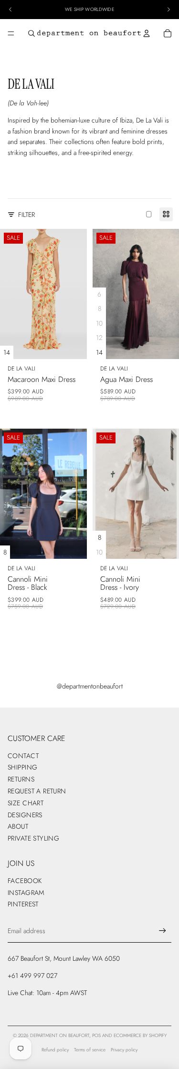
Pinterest (23, 904)
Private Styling (33, 838)
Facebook (25, 880)
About (18, 826)
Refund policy (55, 1049)
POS (96, 1035)
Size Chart (25, 803)
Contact (23, 756)
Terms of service (89, 1049)
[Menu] (11, 33)
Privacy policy (124, 1049)
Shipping (22, 767)
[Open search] (31, 33)
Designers (25, 815)
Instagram (26, 892)
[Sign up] (162, 931)
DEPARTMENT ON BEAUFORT (59, 1035)
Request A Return (37, 791)
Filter (26, 214)
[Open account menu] (146, 33)
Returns (21, 779)
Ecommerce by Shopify (140, 1035)
